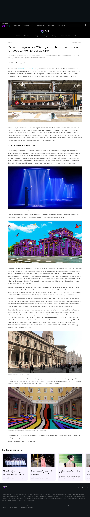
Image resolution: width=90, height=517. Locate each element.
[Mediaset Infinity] (6, 25)
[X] (87, 487)
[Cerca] (86, 25)
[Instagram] (82, 487)
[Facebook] (78, 487)
